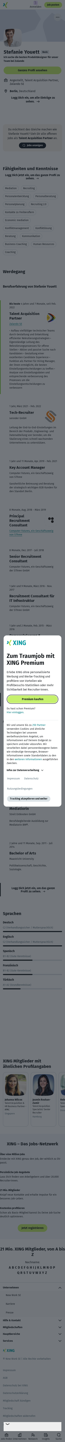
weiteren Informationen (28, 759)
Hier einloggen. (15, 712)
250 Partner (39, 725)
